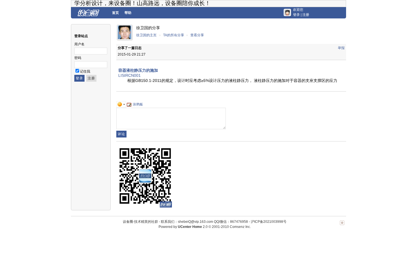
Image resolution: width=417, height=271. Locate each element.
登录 (296, 15)
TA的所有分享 (173, 35)
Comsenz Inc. (240, 227)
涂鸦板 (138, 104)
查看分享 (197, 35)
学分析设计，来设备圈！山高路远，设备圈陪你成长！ (142, 3)
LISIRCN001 (129, 75)
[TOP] (342, 226)
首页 (115, 13)
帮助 (128, 13)
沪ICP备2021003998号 (269, 222)
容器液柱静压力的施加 (138, 70)
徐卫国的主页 (146, 35)
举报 (341, 48)
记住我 (85, 71)
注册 (305, 15)
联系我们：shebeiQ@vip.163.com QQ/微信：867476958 (204, 222)
